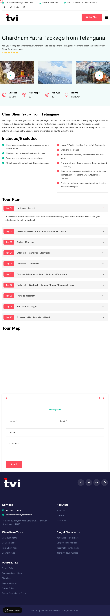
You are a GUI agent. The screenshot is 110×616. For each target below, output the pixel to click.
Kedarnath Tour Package (68, 548)
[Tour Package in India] (12, 17)
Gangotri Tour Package (67, 542)
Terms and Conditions (12, 573)
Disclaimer (6, 578)
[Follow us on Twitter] (3, 7)
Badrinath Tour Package (67, 553)
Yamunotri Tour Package (68, 537)
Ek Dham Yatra (8, 553)
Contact (60, 515)
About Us (61, 510)
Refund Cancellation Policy (14, 593)
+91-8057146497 (14, 510)
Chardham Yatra (9, 537)
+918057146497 (50, 3)
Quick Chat (62, 520)
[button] (11, 75)
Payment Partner (9, 583)
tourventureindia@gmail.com (19, 3)
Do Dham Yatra (9, 542)
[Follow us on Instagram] (16, 7)
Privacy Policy (8, 568)
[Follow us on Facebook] (10, 7)
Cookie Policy (8, 588)
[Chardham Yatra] (12, 482)
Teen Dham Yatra (9, 548)
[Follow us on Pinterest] (23, 7)
